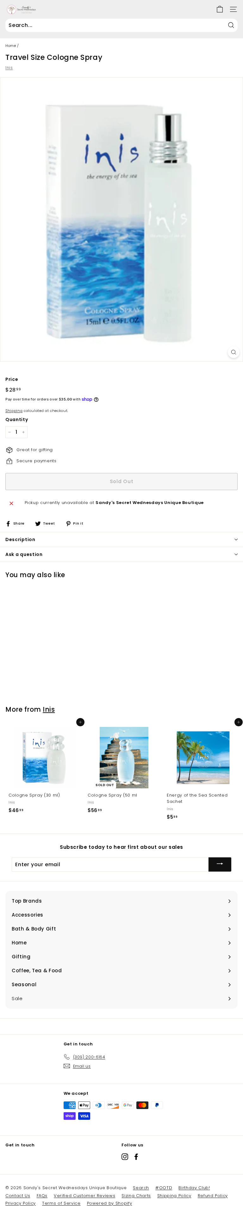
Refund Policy (213, 1196)
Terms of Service (61, 1203)
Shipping (13, 410)
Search (141, 1188)
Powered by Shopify (109, 1203)
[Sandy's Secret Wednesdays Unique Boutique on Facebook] (136, 1156)
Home (10, 45)
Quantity (16, 419)
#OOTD (163, 1188)
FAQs (42, 1196)
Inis (9, 68)
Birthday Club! (194, 1188)
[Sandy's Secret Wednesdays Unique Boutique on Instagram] (125, 1156)
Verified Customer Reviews (84, 1196)
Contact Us (17, 1196)
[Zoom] (234, 352)
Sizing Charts (136, 1196)
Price (11, 379)
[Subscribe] (220, 864)
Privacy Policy (20, 1203)
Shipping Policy (174, 1196)
